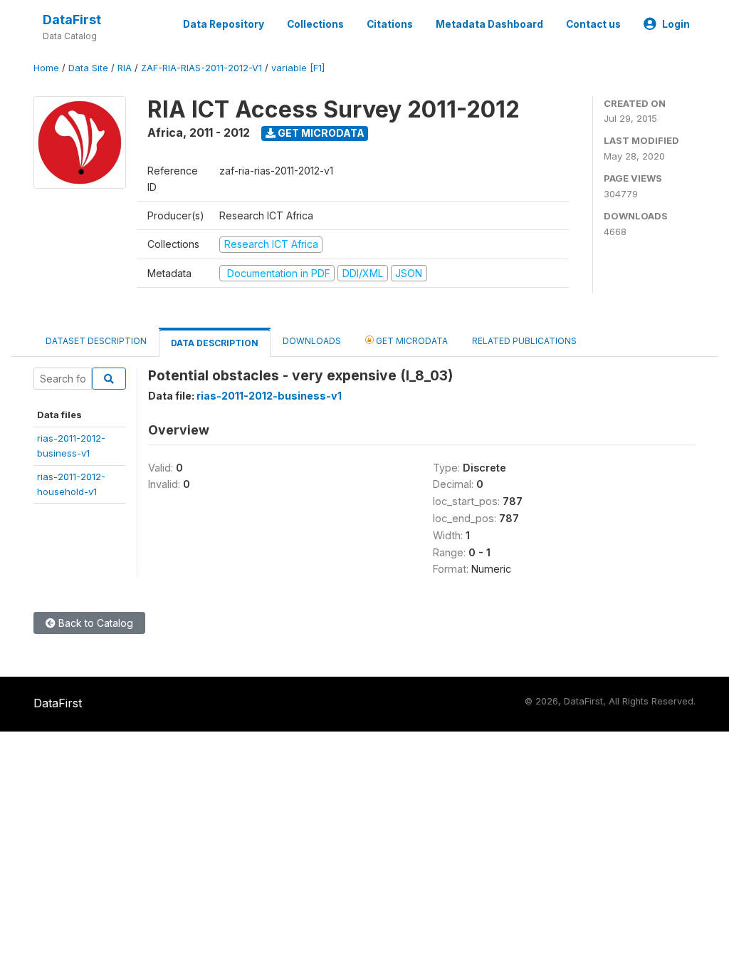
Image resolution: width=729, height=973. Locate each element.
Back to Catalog (94, 623)
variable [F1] (298, 68)
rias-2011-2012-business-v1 (269, 396)
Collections (315, 24)
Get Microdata (320, 133)
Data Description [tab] (214, 343)
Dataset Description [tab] (96, 340)
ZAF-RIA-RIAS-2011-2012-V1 (201, 68)
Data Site (88, 68)
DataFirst (72, 19)
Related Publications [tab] (524, 340)
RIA (124, 68)
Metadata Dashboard (489, 24)
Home (46, 68)
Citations (390, 24)
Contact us (593, 24)
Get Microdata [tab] (411, 340)
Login (676, 24)
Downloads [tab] (312, 340)
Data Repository (223, 24)
